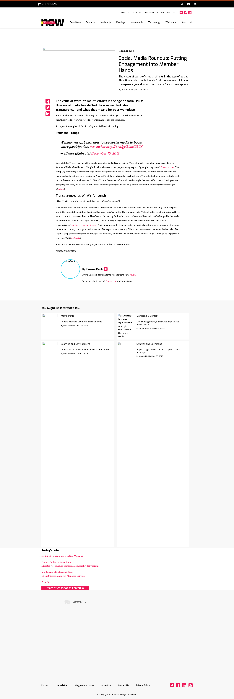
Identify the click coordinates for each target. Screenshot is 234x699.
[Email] (106, 269)
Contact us (111, 281)
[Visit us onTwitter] (181, 12)
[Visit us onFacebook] (185, 12)
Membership (137, 22)
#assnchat (97, 147)
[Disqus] (117, 639)
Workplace (170, 22)
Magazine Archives (84, 685)
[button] (48, 4)
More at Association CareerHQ (65, 588)
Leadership (105, 22)
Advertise (171, 12)
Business (90, 22)
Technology (154, 22)
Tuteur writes (167, 167)
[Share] (48, 101)
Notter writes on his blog (84, 225)
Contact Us (137, 12)
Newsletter (149, 12)
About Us (125, 12)
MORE (133, 274)
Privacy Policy (143, 685)
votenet (61, 189)
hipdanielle (75, 238)
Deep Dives (75, 22)
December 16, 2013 (105, 153)
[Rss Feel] (190, 685)
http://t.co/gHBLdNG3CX (124, 147)
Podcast (160, 12)
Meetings (120, 22)
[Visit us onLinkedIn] (189, 12)
